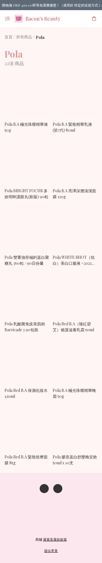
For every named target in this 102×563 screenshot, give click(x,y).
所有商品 (24, 36)
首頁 (8, 36)
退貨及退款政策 (55, 539)
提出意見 (51, 550)
